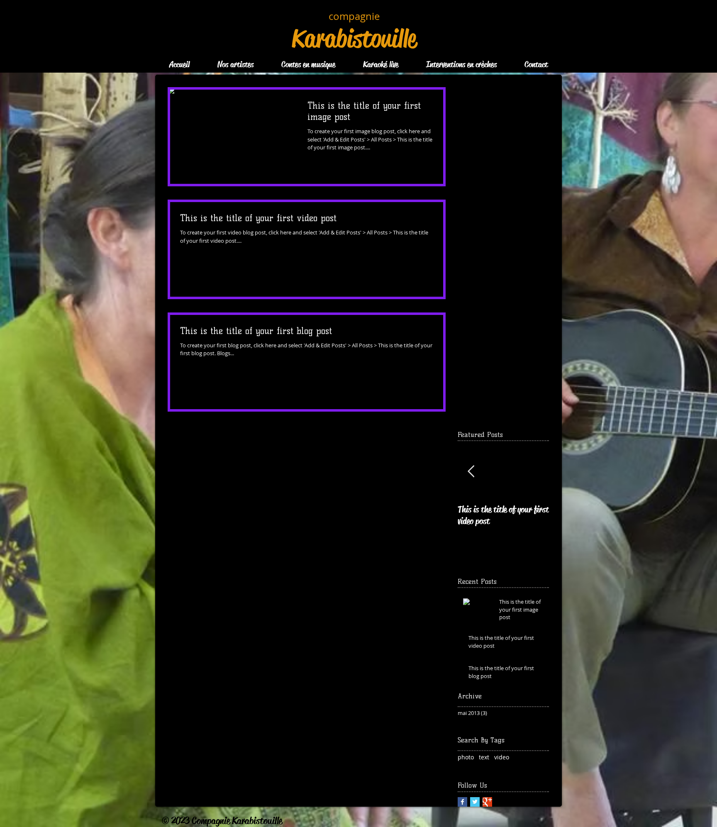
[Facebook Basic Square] (462, 802)
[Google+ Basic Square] (487, 802)
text (484, 757)
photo (466, 757)
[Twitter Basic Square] (475, 802)
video (501, 757)
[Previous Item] (471, 471)
